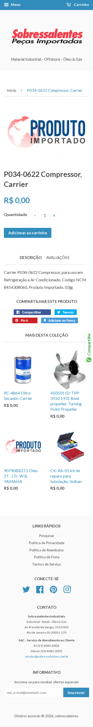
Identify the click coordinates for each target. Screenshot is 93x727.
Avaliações (57, 257)
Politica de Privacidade (46, 543)
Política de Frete (46, 557)
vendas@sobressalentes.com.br (46, 656)
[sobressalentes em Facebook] (40, 589)
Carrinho (81, 4)
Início (11, 90)
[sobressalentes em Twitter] (26, 589)
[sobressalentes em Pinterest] (53, 589)
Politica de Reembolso (46, 550)
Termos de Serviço (46, 564)
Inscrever (76, 692)
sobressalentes (66, 716)
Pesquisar (46, 536)
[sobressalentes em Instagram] (67, 589)
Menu (15, 4)
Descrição (31, 257)
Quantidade (15, 214)
